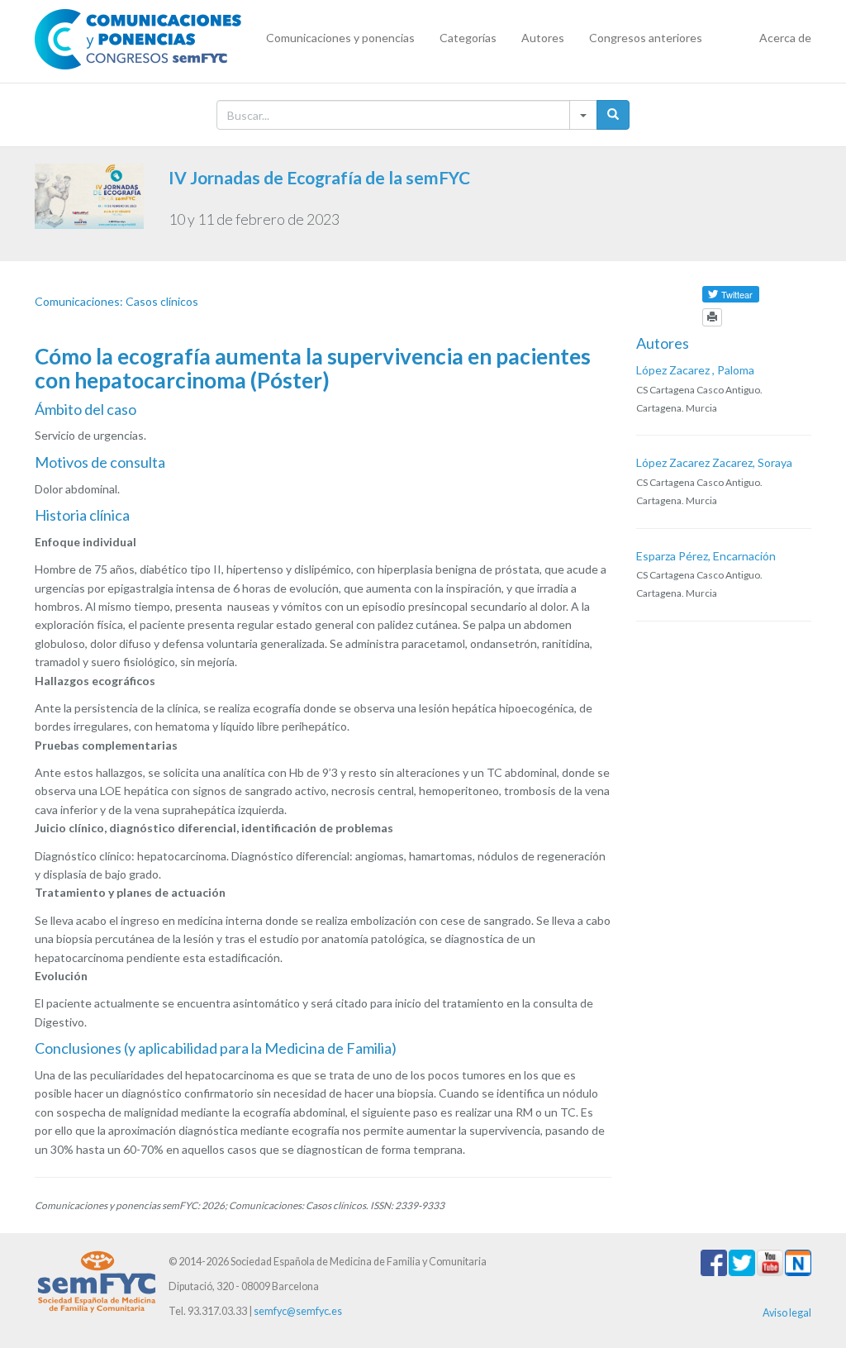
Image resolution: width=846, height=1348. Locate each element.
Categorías (468, 38)
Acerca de (785, 38)
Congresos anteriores (645, 38)
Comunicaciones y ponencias (340, 38)
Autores (542, 38)
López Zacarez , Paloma (695, 370)
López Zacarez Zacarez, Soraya (714, 462)
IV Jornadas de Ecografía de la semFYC (319, 177)
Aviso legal (787, 1313)
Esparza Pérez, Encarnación (706, 556)
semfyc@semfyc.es (298, 1311)
